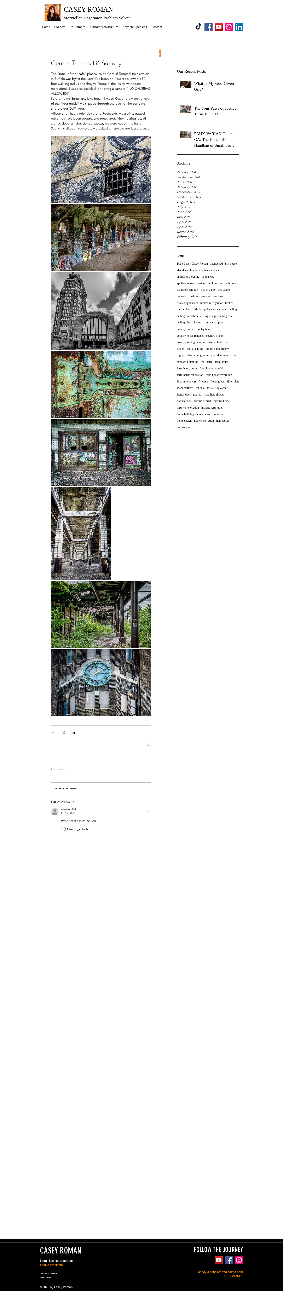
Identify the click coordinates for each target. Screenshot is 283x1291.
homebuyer (222, 420)
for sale (200, 388)
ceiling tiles (183, 322)
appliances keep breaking (191, 283)
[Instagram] (229, 27)
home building (185, 414)
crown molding (186, 342)
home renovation (204, 420)
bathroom (230, 283)
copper (219, 322)
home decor (219, 414)
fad (202, 361)
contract (208, 322)
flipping (203, 381)
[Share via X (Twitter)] (63, 732)
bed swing (224, 289)
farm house (221, 361)
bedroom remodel (200, 296)
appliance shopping (188, 276)
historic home (222, 401)
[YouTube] (219, 27)
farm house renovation (190, 374)
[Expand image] (101, 169)
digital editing (195, 348)
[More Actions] (148, 811)
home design (184, 420)
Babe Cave (183, 263)
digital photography (217, 348)
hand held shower (214, 394)
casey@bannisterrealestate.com (220, 1272)
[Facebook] (208, 27)
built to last (183, 309)
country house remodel (190, 335)
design (180, 348)
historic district (202, 401)
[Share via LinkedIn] (73, 732)
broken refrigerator (211, 303)
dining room (201, 355)
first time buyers (186, 381)
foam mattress (185, 388)
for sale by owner (217, 388)
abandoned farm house (223, 263)
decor (228, 342)
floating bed (217, 381)
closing (197, 322)
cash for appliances (204, 309)
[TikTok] (198, 27)
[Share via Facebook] (53, 732)
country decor (185, 329)
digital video (184, 355)
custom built (215, 342)
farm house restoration (219, 374)
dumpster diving (226, 355)
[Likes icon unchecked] (63, 829)
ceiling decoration (187, 316)
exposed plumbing (187, 361)
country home (204, 329)
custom (201, 342)
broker (229, 303)
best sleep (218, 296)
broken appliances (187, 303)
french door (184, 394)
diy (213, 355)
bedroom (182, 296)
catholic (221, 309)
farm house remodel (211, 368)
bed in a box (208, 289)
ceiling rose (225, 316)
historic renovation (188, 407)
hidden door (184, 401)
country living (214, 335)
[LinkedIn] (239, 27)
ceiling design (208, 316)
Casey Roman (200, 263)
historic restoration (212, 407)
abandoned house (187, 270)
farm (210, 361)
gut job (197, 394)
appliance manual (209, 270)
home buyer (203, 414)
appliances (208, 276)
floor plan (233, 381)
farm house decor (187, 368)
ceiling (233, 309)
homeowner (184, 427)
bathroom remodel (187, 289)
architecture (215, 283)
